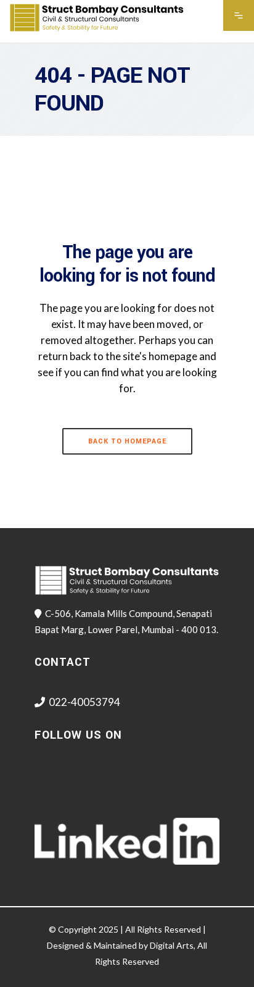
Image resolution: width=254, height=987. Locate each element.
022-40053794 (84, 701)
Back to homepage (127, 441)
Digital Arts (172, 945)
